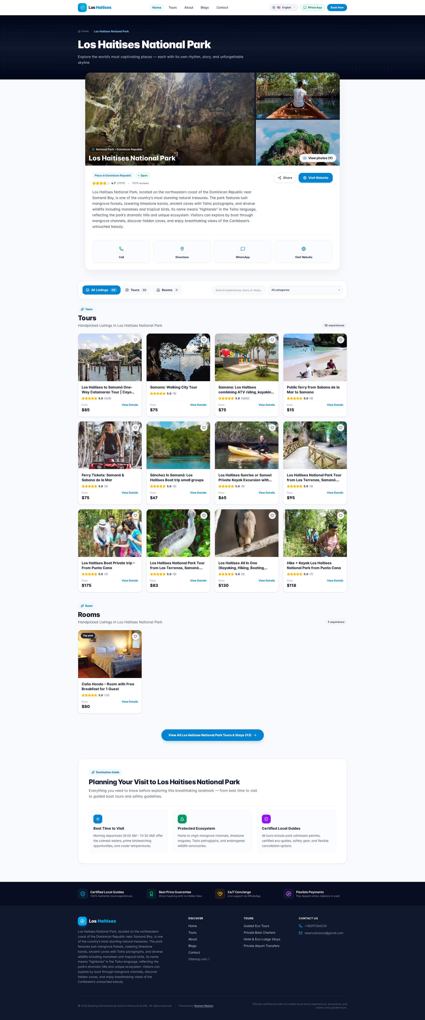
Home (156, 7)
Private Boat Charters (259, 932)
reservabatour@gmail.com (324, 933)
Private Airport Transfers (261, 946)
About (188, 7)
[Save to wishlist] (135, 339)
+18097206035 (316, 926)
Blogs (205, 7)
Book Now (337, 7)
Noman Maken (203, 1005)
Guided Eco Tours (256, 926)
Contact (222, 7)
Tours (173, 7)
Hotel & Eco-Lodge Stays (262, 939)
